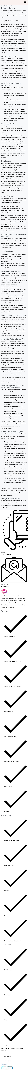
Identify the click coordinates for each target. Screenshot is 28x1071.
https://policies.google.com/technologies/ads (12, 335)
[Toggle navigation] (25, 2)
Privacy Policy (7, 1056)
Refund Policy (8, 1061)
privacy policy (22, 265)
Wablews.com (14, 1048)
